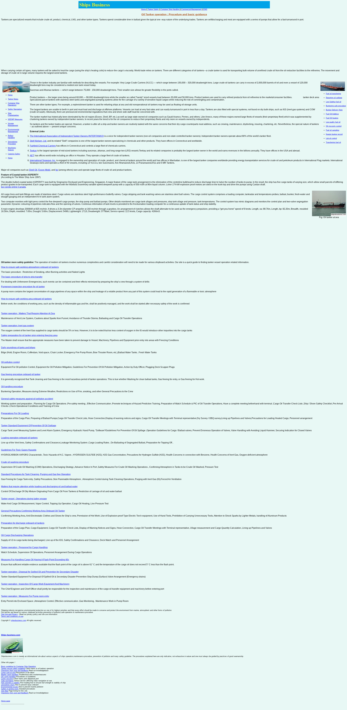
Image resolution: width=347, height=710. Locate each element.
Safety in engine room (10, 689)
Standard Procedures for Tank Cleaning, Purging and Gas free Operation (36, 474)
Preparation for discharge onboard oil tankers (22, 523)
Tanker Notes (13, 99)
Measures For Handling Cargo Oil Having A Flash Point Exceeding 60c (35, 559)
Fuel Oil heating (332, 118)
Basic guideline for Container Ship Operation (18, 666)
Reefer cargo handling (10, 675)
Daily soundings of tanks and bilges (18, 347)
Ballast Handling (11, 137)
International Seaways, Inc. (43, 160)
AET (32, 155)
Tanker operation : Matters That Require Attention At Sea (28, 313)
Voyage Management (13, 124)
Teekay (33, 151)
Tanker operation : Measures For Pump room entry (25, 596)
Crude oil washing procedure (15, 462)
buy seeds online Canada (13, 187)
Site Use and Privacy (9, 614)
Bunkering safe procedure (336, 106)
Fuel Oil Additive (332, 114)
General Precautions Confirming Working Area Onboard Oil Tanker (33, 511)
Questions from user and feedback (15, 671)
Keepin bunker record (334, 134)
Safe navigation (7, 681)
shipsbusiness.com (18, 620)
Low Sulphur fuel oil (333, 102)
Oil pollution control (10, 362)
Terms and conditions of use (12, 616)
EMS (205, 9)
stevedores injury (8, 685)
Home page (5, 701)
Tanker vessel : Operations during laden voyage (24, 499)
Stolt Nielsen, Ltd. (38, 141)
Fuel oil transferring (333, 94)
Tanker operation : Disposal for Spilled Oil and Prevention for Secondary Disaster (40, 572)
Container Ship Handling (170, 9)
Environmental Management (13, 131)
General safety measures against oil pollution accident (27, 399)
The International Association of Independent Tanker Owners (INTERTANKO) (67, 136)
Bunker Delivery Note (334, 110)
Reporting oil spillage (334, 98)
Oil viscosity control (333, 126)
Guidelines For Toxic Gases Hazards (18, 450)
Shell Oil (33, 170)
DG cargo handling (8, 677)
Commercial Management (191, 9)
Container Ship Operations (13, 104)
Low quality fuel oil (333, 122)
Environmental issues (10, 687)
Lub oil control (331, 138)
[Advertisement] (173, 46)
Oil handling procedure (12, 386)
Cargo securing (7, 679)
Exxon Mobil (44, 170)
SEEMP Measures (15, 119)
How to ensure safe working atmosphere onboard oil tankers (30, 267)
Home (143, 9)
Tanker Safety (153, 9)
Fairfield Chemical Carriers (43, 146)
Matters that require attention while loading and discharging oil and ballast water (39, 486)
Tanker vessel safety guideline (13, 668)
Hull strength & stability (10, 683)
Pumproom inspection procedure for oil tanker (23, 286)
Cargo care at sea (8, 673)
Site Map (4, 691)
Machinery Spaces (12, 149)
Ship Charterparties (13, 114)
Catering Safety (14, 154)
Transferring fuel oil (333, 142)
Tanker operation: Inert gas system (17, 325)
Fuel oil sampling (332, 130)
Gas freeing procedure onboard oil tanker (20, 374)
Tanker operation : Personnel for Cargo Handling (24, 547)
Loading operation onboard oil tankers (19, 438)
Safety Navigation (15, 109)
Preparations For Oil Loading (15, 413)
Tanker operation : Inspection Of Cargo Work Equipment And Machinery (35, 584)
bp (57, 170)
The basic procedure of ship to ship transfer (21, 277)
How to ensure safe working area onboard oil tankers (26, 299)
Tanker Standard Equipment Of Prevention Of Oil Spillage (28, 425)
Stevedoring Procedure (12, 143)
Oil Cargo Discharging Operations (17, 535)
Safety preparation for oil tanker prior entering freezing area (29, 335)
